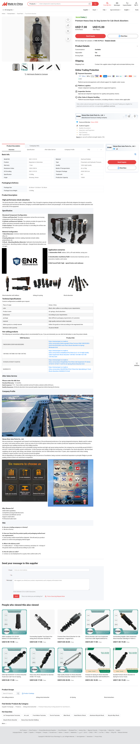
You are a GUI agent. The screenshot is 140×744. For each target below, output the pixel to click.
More (3, 723)
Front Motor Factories (39, 715)
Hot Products (23, 730)
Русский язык (53, 732)
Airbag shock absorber (42, 697)
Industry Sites (82, 730)
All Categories (8, 10)
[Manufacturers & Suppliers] (12, 4)
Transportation (11, 13)
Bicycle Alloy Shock (113, 715)
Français (45, 732)
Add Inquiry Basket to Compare (37, 74)
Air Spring (73, 697)
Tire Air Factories (55, 715)
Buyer (94, 10)
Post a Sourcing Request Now (55, 596)
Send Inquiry (90, 36)
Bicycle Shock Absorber (10, 720)
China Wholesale (62, 730)
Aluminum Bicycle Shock (97, 715)
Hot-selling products (8, 697)
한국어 (85, 732)
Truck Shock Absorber (30, 13)
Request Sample (110, 41)
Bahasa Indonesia (122, 732)
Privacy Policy (98, 736)
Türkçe (107, 732)
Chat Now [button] (124, 36)
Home (3, 13)
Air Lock (26, 715)
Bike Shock (67, 715)
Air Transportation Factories (11, 715)
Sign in (136, 5)
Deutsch (66, 732)
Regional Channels (92, 730)
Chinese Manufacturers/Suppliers (47, 730)
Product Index (102, 730)
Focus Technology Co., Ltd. (58, 736)
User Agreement (81, 736)
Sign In (78, 137)
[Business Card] (135, 154)
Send (16, 596)
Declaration (90, 736)
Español (31, 732)
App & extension (115, 10)
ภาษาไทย (101, 732)
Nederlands (74, 732)
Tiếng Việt (113, 732)
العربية (80, 732)
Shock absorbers (109, 697)
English (25, 732)
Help (104, 10)
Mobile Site (111, 730)
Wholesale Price (73, 730)
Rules (136, 10)
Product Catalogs (28, 693)
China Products (33, 730)
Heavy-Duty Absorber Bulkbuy (30, 720)
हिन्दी (96, 732)
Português (38, 732)
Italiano (60, 732)
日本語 (91, 732)
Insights (118, 730)
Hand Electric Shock (80, 715)
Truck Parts (20, 13)
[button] (97, 149)
